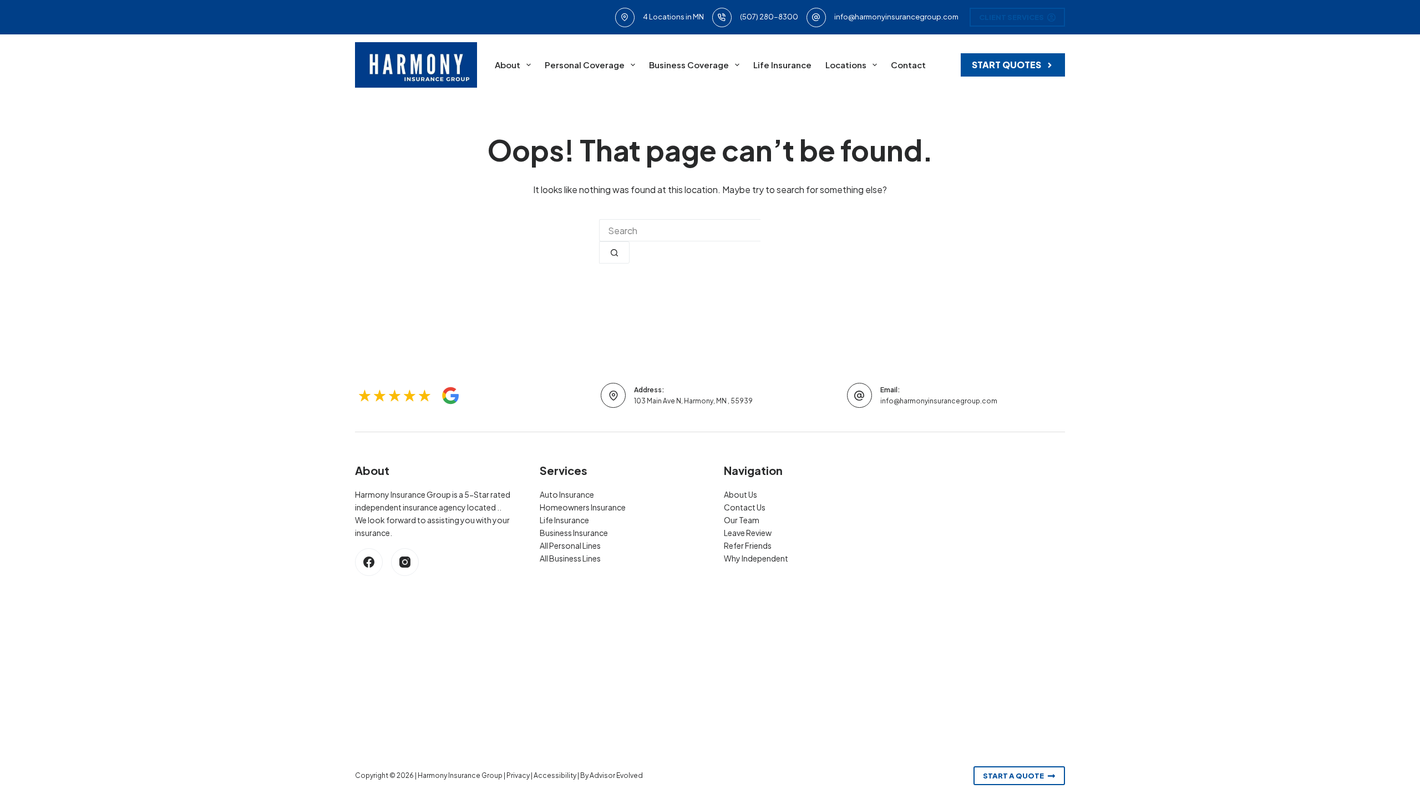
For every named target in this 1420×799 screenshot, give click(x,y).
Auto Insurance (567, 494)
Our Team (741, 520)
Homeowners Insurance (583, 507)
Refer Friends (748, 545)
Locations (845, 64)
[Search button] (614, 252)
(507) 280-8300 (769, 16)
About (507, 64)
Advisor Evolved (616, 775)
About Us (740, 494)
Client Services (1011, 17)
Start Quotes (1006, 64)
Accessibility (555, 775)
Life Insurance (782, 64)
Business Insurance (574, 533)
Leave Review (748, 533)
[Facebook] (369, 562)
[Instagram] (405, 562)
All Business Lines (570, 558)
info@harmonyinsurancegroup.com (896, 16)
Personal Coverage (585, 64)
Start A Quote (1013, 775)
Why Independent (756, 558)
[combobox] (679, 230)
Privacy (518, 775)
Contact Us (744, 507)
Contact (908, 64)
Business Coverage (689, 64)
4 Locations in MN (673, 16)
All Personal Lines (570, 545)
